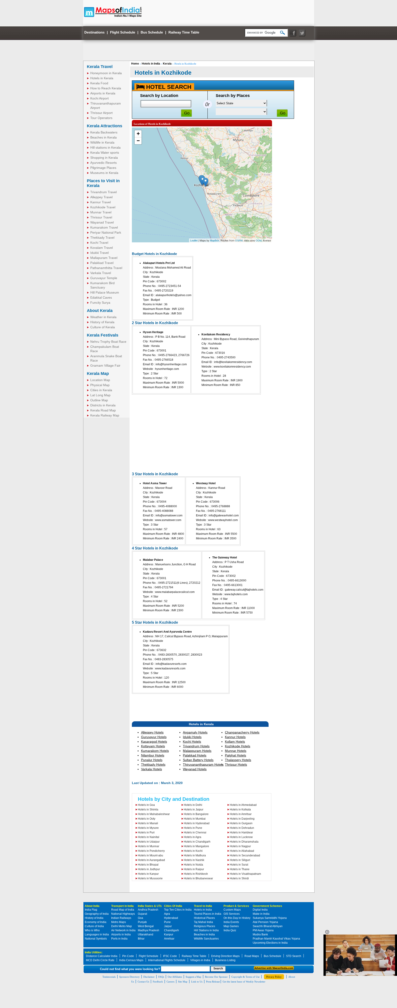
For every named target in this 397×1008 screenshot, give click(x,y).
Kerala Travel (100, 66)
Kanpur (168, 934)
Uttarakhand (145, 934)
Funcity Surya (100, 302)
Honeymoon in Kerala (106, 73)
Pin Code (128, 956)
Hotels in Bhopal (148, 864)
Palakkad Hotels (194, 755)
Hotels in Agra (192, 837)
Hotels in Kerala (101, 78)
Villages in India (200, 960)
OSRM (239, 240)
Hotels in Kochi (193, 850)
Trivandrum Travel (103, 192)
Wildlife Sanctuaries (206, 938)
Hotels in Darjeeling (242, 818)
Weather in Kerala (103, 317)
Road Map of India (122, 909)
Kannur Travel (100, 202)
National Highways (123, 913)
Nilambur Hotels (152, 755)
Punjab (142, 922)
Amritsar (169, 938)
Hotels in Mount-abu (150, 855)
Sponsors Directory (129, 976)
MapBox (214, 240)
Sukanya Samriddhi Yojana (270, 918)
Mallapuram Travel (103, 258)
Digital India (260, 909)
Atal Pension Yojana (265, 922)
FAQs (161, 976)
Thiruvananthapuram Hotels (203, 764)
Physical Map (100, 385)
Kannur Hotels (235, 737)
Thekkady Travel (102, 237)
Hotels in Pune (193, 828)
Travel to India (203, 906)
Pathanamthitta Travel (106, 268)
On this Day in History (237, 918)
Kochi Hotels (192, 741)
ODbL (259, 240)
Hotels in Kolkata (240, 809)
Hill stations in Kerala (105, 147)
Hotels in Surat (239, 864)
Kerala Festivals (102, 335)
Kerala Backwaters (103, 132)
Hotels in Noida (193, 864)
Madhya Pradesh (148, 930)
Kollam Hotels (235, 741)
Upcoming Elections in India (270, 942)
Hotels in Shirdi (239, 878)
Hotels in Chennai (195, 832)
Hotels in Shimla (148, 809)
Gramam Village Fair (105, 365)
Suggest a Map (193, 976)
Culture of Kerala (102, 327)
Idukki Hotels (192, 737)
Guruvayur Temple (103, 278)
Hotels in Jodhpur (149, 869)
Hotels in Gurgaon (241, 823)
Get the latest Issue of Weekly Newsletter (244, 981)
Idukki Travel (99, 253)
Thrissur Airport (101, 113)
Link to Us (196, 981)
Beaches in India (204, 934)
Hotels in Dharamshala (244, 841)
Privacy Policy (274, 976)
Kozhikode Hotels (237, 746)
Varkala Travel (100, 273)
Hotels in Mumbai (195, 818)
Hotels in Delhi (193, 805)
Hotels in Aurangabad (151, 860)
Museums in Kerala (104, 173)
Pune (167, 922)
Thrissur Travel (101, 217)
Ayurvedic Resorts (103, 162)
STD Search (293, 956)
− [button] (138, 141)
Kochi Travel (99, 242)
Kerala (167, 63)
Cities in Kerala (101, 390)
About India (92, 906)
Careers (170, 981)
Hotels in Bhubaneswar (198, 878)
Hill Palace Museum (104, 292)
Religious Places (204, 926)
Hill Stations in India (206, 930)
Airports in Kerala (102, 93)
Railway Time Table (183, 32)
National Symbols (96, 938)
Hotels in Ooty (146, 818)
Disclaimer (149, 976)
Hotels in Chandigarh (197, 841)
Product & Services (236, 906)
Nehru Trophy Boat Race (108, 341)
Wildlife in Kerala (102, 142)
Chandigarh (171, 930)
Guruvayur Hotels (154, 737)
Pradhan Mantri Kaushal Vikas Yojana (276, 938)
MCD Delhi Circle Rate (100, 960)
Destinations (94, 32)
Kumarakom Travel (104, 227)
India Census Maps (131, 960)
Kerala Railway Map (104, 415)
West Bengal (146, 926)
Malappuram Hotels (197, 751)
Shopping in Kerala (104, 157)
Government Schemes (267, 906)
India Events (231, 922)
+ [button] (138, 133)
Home (135, 63)
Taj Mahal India (203, 922)
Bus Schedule (152, 32)
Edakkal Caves (101, 297)
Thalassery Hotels (238, 760)
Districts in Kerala (103, 405)
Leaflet (194, 240)
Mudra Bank (260, 934)
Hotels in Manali (148, 823)
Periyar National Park (105, 232)
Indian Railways (121, 918)
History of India (94, 918)
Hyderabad (171, 918)
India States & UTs (150, 906)
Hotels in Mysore (148, 828)
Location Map (100, 380)
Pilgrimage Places (103, 168)
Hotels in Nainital (148, 837)
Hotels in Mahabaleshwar (154, 814)
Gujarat (142, 913)
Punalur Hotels (151, 760)
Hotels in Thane (240, 869)
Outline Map (99, 400)
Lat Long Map (100, 395)
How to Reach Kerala (105, 88)
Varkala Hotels (151, 769)
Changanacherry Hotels (242, 732)
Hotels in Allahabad (242, 850)
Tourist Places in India (207, 913)
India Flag (91, 909)
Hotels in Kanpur (148, 873)
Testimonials (109, 976)
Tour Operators (101, 118)
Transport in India (122, 906)
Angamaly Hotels (195, 732)
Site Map (182, 981)
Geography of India (97, 913)
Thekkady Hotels (153, 764)
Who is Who (92, 930)
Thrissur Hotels (236, 764)
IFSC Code (170, 956)
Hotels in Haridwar (241, 832)
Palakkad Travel (101, 263)
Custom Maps (232, 909)
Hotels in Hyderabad (197, 823)
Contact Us (143, 981)
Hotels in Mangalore (196, 846)
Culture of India (94, 926)
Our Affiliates (175, 976)
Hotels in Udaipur (149, 841)
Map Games (231, 926)
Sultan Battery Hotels (198, 760)
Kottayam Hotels (153, 746)
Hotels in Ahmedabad (243, 805)
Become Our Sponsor (216, 976)
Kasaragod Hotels (154, 741)
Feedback (158, 981)
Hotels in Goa (146, 805)
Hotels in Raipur (194, 869)
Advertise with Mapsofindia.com (273, 968)
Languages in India (97, 934)
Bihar (141, 938)
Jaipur (168, 926)
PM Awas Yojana (263, 930)
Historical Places (204, 918)
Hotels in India (151, 63)
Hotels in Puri (146, 832)
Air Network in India (123, 930)
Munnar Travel (100, 212)
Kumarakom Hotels (155, 751)
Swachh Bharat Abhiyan (268, 926)
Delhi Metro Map (121, 926)
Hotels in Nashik (194, 860)
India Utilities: (93, 952)
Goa (140, 918)
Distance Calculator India (101, 956)
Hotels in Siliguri (240, 860)
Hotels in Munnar (148, 846)
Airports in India (121, 934)
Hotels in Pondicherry (151, 850)
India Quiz (230, 930)
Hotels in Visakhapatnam (245, 873)
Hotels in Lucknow (241, 837)
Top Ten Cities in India (178, 909)
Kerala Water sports (104, 152)
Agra (167, 913)
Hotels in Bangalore (196, 814)
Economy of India (95, 922)
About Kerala (100, 310)
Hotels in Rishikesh (196, 873)
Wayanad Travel (102, 222)
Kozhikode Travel (102, 207)
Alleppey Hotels (152, 732)
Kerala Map (98, 373)
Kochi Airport (99, 98)
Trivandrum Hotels (196, 746)
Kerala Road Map (103, 410)
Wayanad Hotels (195, 769)
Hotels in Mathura (195, 855)
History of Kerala (102, 322)
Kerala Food (99, 83)
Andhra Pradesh (148, 909)
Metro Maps (118, 922)
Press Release (213, 981)
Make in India (261, 913)
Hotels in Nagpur (240, 846)
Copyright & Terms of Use (245, 976)
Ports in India (119, 938)
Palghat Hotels (235, 755)
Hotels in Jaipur (193, 809)
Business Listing (225, 960)
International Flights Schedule (166, 960)
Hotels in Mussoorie (150, 878)
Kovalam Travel (101, 247)
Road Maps (251, 956)
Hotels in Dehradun (242, 828)
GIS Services (232, 913)
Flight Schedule (122, 32)
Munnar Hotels (235, 751)
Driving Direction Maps (225, 956)
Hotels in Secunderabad (245, 855)
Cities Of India (173, 906)
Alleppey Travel (101, 197)
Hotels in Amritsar (241, 814)
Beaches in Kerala (103, 137)
